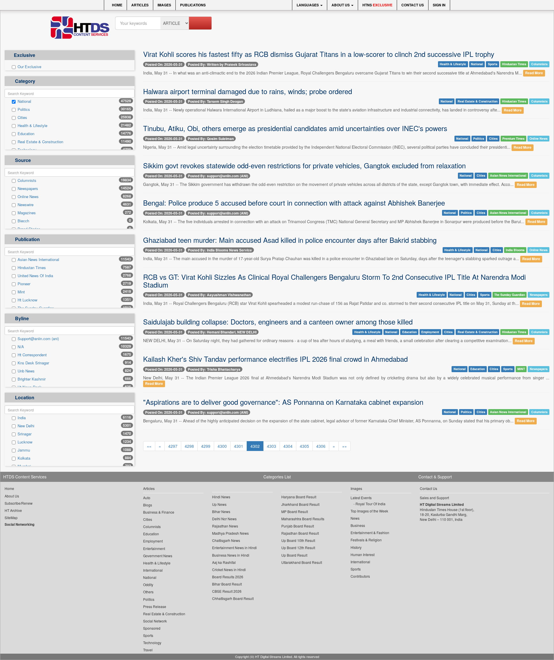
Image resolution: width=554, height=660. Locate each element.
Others (148, 591)
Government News (157, 555)
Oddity (148, 584)
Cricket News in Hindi (229, 569)
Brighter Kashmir (32, 379)
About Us (341, 5)
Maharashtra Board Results (302, 518)
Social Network (155, 620)
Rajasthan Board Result (300, 533)
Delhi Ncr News (224, 518)
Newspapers (28, 188)
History (356, 547)
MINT (521, 369)
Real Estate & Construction (40, 141)
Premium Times (513, 138)
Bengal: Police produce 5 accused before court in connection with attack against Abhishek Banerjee (294, 202)
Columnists (27, 180)
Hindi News (221, 496)
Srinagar (24, 434)
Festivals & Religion (366, 539)
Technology (152, 642)
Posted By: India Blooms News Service (220, 250)
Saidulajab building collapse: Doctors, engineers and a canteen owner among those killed (278, 321)
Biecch (23, 220)
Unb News (26, 371)
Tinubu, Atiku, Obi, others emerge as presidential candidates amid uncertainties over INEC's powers (295, 128)
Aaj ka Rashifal (224, 562)
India (22, 417)
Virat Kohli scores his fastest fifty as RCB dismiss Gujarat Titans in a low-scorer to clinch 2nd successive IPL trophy (318, 54)
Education (26, 133)
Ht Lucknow (27, 300)
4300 (222, 446)
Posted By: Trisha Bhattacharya (214, 369)
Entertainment (154, 548)
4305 (304, 446)
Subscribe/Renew (19, 503)
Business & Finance (158, 512)
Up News (219, 504)
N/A (21, 346)
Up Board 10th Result (298, 540)
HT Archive (13, 510)
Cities (22, 117)
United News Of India (35, 275)
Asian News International (38, 259)
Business (358, 525)
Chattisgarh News (226, 540)
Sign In (439, 5)
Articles (140, 5)
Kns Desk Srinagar (33, 363)
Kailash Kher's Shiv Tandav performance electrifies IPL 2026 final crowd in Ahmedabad (275, 359)
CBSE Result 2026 (227, 591)
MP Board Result (294, 511)
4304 (288, 446)
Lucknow (25, 442)
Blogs (147, 504)
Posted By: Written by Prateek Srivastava (222, 64)
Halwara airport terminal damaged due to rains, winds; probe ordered (247, 91)
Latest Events (361, 497)
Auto (146, 497)
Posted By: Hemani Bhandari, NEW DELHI (222, 332)
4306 (320, 446)
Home (116, 5)
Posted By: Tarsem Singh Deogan (215, 101)
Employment (430, 332)
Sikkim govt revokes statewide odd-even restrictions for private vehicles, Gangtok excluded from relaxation (304, 165)
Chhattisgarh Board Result (233, 598)
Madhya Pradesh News (230, 533)
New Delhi (26, 425)
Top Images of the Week (369, 510)
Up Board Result (294, 555)
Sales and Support (434, 497)
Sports (492, 64)
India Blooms (515, 250)
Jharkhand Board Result (300, 504)
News (355, 518)
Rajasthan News (225, 525)
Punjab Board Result (297, 525)
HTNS (377, 5)
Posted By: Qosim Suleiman (211, 138)
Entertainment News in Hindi (234, 547)
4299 (205, 446)
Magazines (27, 212)
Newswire (25, 204)
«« (149, 446)
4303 (271, 446)
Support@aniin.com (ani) (38, 338)
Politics (24, 109)
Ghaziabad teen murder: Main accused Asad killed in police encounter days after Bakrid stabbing (290, 240)
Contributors (360, 576)
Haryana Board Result (298, 496)
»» (344, 446)
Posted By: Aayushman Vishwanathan (219, 294)
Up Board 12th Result (298, 547)
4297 (172, 446)
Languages (308, 5)
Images (164, 5)
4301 (238, 446)
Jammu (24, 450)
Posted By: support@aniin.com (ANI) (218, 175)
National (24, 101)
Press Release (154, 606)
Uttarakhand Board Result (301, 562)
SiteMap (11, 517)
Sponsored (151, 628)
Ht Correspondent (32, 354)
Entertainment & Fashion (370, 532)
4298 (189, 446)
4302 (255, 446)
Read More (534, 73)
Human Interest (363, 554)
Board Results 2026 (227, 576)
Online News (28, 196)
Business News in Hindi (230, 555)
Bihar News (221, 511)
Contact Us (412, 5)
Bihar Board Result (227, 583)
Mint (21, 291)
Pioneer (24, 283)
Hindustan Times (32, 267)
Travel (148, 649)
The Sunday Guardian (509, 294)
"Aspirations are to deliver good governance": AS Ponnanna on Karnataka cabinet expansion (283, 402)
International (153, 570)
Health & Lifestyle (32, 125)
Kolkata (24, 458)
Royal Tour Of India (370, 503)
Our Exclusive (29, 66)
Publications (193, 5)
